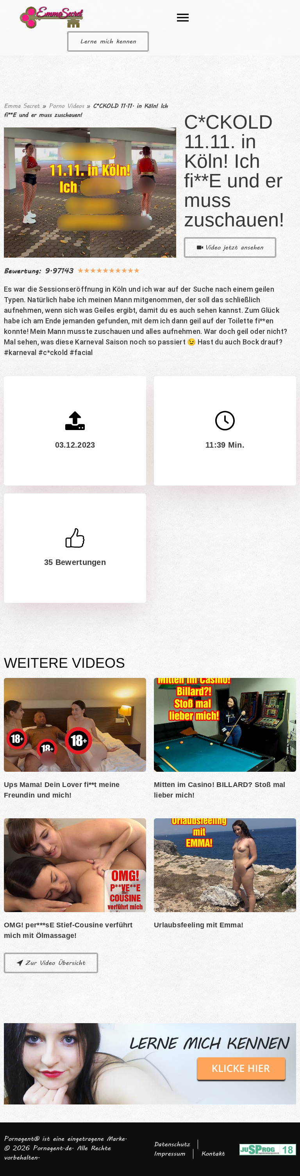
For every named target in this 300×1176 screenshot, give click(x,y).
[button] (182, 18)
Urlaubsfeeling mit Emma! (198, 925)
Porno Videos (66, 106)
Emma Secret (22, 106)
